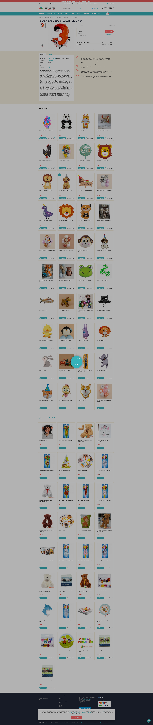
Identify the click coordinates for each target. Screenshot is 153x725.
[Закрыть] (81, 357)
